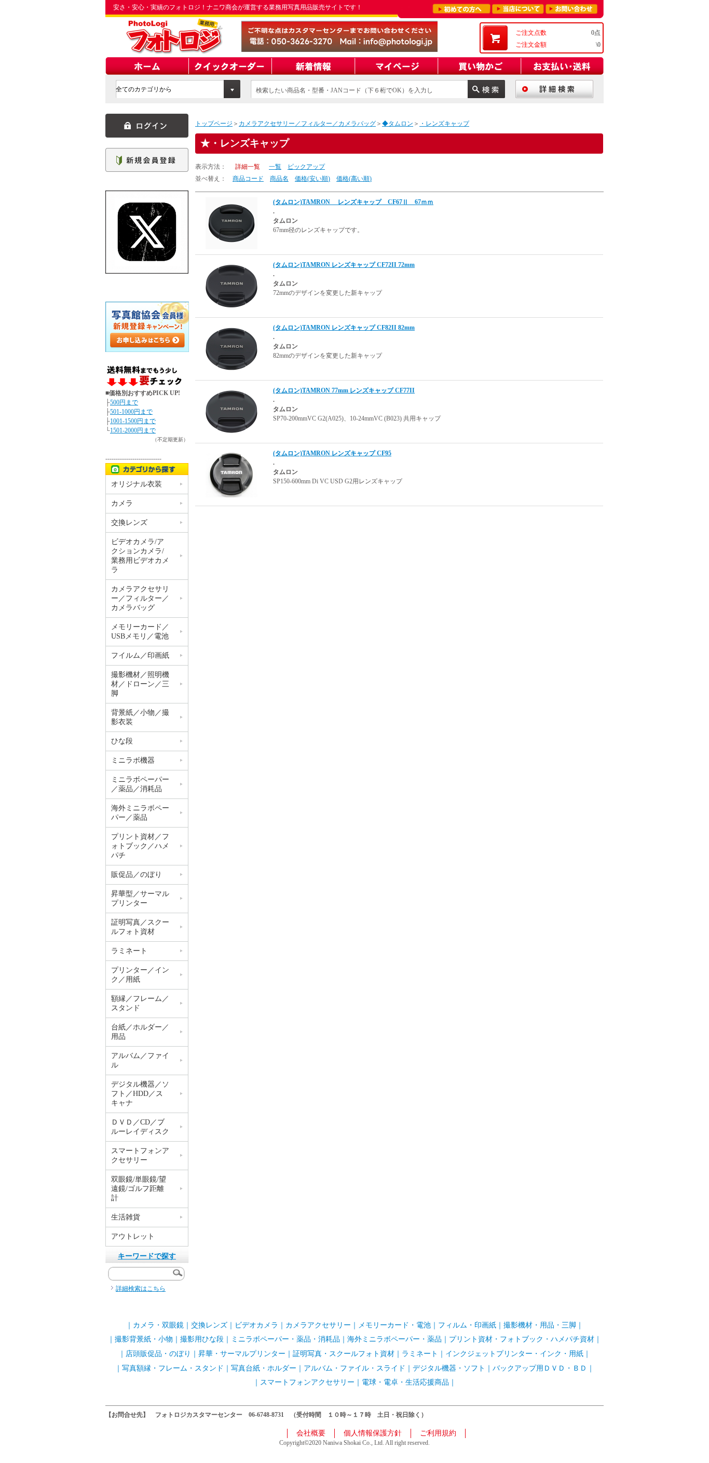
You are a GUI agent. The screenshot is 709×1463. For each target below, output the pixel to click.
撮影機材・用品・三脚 (539, 1325)
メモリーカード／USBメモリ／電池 (140, 631)
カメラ (122, 503)
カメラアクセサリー (318, 1325)
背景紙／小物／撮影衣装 (140, 717)
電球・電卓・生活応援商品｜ (409, 1382)
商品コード (248, 178)
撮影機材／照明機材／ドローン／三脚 (140, 684)
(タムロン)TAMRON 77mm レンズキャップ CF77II (344, 390)
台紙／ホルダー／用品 (140, 1031)
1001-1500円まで (133, 421)
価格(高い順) (354, 178)
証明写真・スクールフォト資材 (343, 1354)
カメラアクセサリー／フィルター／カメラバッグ (307, 123)
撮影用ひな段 (202, 1339)
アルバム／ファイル (140, 1060)
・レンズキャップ (444, 123)
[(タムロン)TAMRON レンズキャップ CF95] (231, 472)
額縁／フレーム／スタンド (140, 1003)
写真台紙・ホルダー (263, 1368)
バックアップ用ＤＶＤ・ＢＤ (540, 1368)
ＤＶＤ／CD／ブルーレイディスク (140, 1126)
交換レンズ (129, 522)
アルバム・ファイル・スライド (354, 1368)
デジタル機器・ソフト (449, 1368)
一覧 (275, 166)
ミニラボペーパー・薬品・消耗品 (285, 1339)
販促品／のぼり (136, 874)
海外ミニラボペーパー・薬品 (394, 1339)
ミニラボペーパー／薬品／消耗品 (140, 784)
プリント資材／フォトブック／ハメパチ (140, 846)
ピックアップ (306, 166)
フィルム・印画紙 (467, 1325)
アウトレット (133, 1236)
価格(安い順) (312, 178)
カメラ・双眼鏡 (158, 1325)
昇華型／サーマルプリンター (140, 898)
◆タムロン (397, 123)
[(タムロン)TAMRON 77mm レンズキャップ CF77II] (231, 411)
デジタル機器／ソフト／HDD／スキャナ (140, 1093)
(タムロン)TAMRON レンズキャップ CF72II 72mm (344, 264)
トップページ (214, 123)
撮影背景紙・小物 (144, 1339)
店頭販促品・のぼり (158, 1354)
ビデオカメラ (256, 1325)
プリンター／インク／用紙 (140, 974)
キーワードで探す (147, 1256)
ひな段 (122, 741)
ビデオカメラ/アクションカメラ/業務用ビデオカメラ (140, 556)
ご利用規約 (438, 1433)
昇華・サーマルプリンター (241, 1354)
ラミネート (129, 951)
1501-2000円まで (133, 430)
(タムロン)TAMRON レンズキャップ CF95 (332, 453)
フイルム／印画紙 (140, 655)
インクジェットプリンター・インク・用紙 (514, 1354)
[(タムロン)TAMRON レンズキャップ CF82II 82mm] (231, 348)
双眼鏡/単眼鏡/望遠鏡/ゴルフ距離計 (138, 1188)
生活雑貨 (125, 1217)
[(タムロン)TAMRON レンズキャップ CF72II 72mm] (231, 285)
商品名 (279, 178)
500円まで (124, 402)
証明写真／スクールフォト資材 (140, 927)
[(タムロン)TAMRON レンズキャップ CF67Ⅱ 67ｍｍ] (231, 222)
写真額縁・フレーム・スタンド (173, 1368)
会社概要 (310, 1433)
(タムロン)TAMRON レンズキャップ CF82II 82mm (344, 327)
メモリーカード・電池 (394, 1325)
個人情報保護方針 (373, 1433)
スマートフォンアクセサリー (140, 1155)
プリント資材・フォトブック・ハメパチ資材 (521, 1339)
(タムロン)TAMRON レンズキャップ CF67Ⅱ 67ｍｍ (353, 202)
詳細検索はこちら (141, 1288)
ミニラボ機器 (133, 760)
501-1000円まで (131, 411)
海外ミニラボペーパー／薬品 (140, 812)
